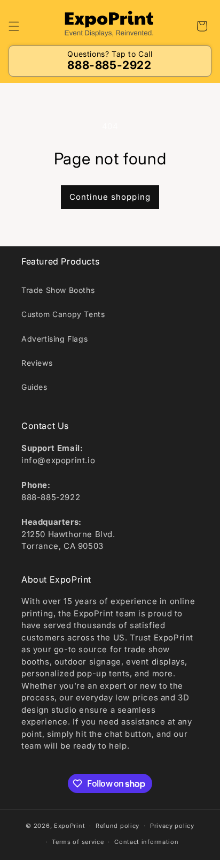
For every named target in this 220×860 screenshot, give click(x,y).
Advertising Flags (54, 338)
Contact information (146, 842)
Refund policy (117, 825)
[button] (14, 26)
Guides (34, 386)
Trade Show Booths (58, 290)
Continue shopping (110, 197)
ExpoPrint (69, 825)
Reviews (36, 362)
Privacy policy (172, 825)
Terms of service (78, 842)
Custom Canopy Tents (63, 314)
